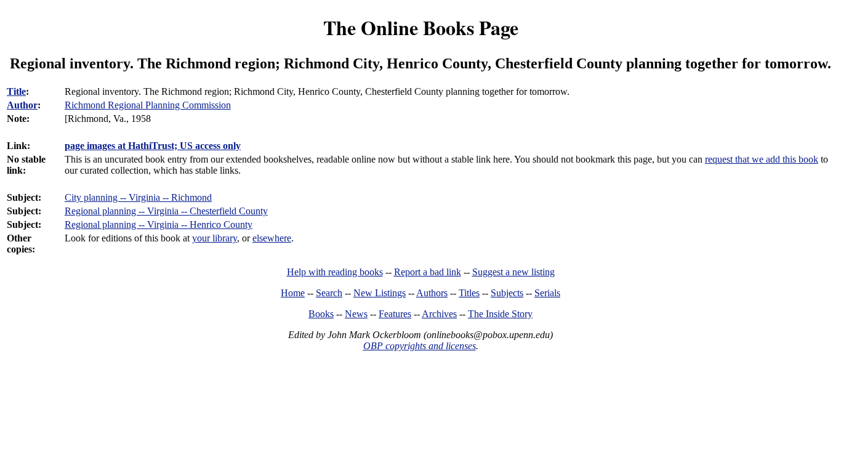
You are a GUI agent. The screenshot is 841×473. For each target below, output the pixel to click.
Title (16, 91)
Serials (547, 293)
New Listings (379, 293)
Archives (439, 314)
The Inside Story (500, 314)
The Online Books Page (420, 27)
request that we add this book (761, 159)
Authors (432, 293)
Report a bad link (427, 272)
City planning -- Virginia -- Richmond (138, 197)
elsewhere (271, 238)
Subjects (507, 293)
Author (22, 105)
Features (395, 314)
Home (293, 293)
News (356, 314)
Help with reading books (335, 272)
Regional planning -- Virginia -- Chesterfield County (166, 211)
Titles (469, 293)
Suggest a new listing (513, 272)
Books (321, 314)
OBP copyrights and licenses (419, 346)
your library (214, 238)
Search (329, 293)
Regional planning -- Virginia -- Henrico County (158, 224)
